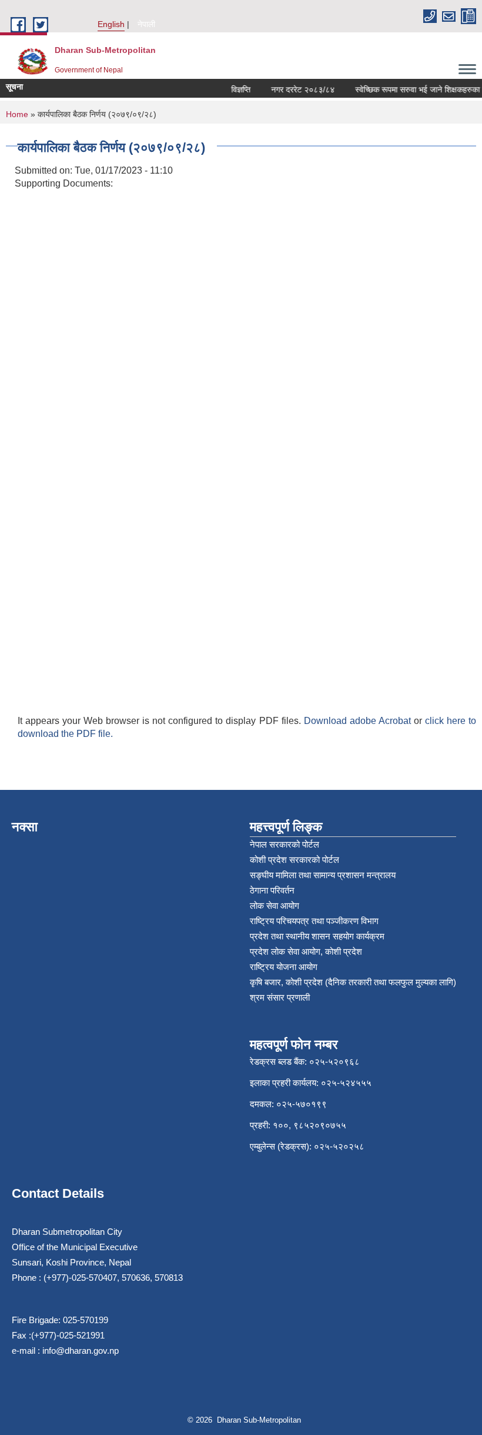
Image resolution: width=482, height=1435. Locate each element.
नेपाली (146, 24)
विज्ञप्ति (235, 89)
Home (17, 114)
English (111, 24)
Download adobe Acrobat (359, 721)
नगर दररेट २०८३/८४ (297, 89)
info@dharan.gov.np (80, 1351)
